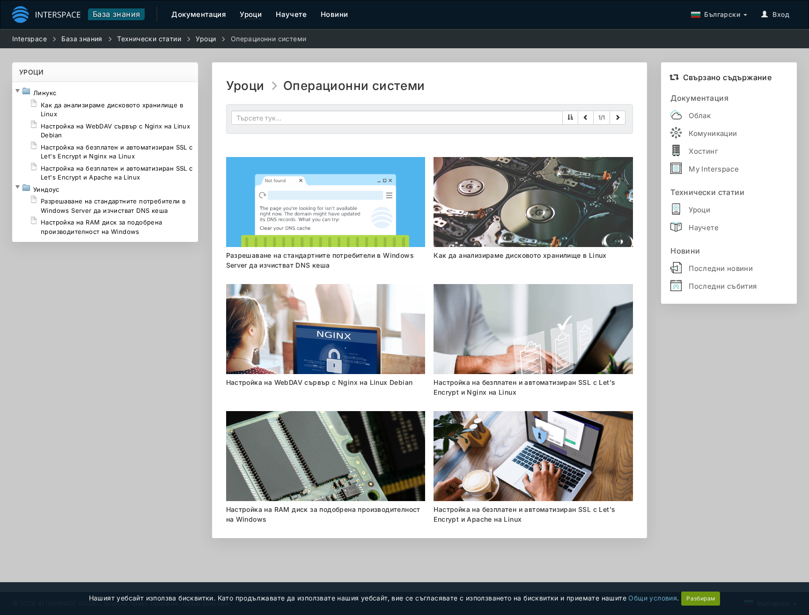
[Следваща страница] (617, 118)
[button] (17, 91)
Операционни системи (269, 39)
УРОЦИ (31, 72)
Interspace (29, 39)
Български (720, 14)
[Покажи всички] (570, 118)
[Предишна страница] (586, 118)
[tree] (105, 162)
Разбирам (700, 598)
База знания (116, 14)
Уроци (206, 39)
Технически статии (149, 39)
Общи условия (652, 598)
